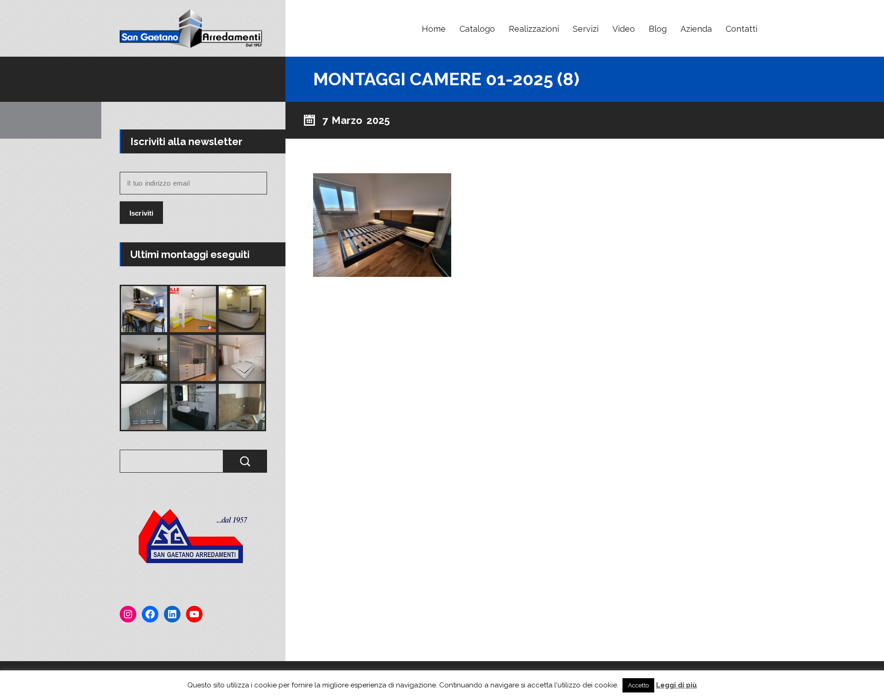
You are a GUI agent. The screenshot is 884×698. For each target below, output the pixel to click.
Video (623, 29)
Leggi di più (676, 685)
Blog (658, 29)
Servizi (586, 29)
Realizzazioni (534, 29)
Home (434, 29)
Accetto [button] (638, 685)
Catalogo (477, 29)
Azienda (696, 29)
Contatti (741, 29)
